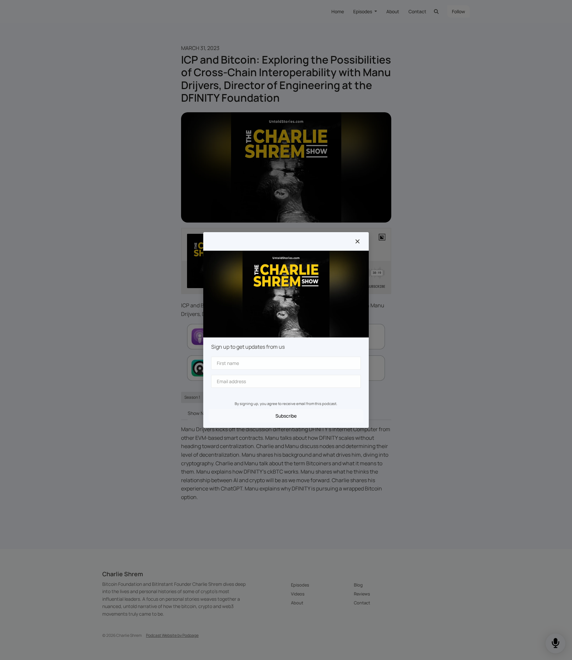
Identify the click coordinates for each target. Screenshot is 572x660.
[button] (357, 241)
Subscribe (286, 416)
